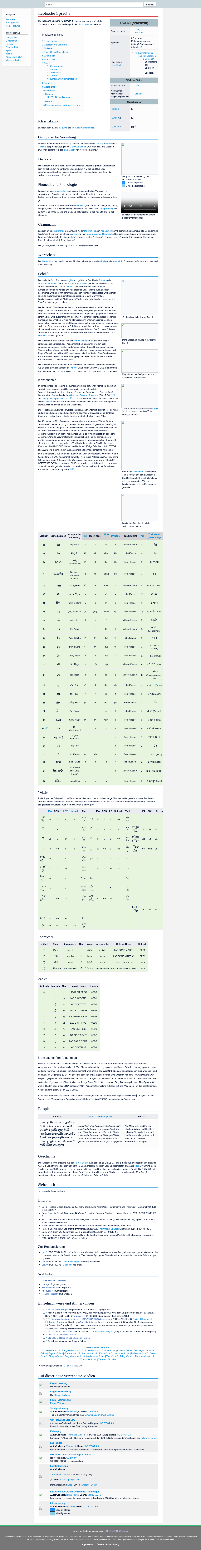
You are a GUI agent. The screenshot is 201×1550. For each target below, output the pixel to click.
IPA (85, 535)
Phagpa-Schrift (56, 1356)
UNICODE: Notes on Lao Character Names (69, 1337)
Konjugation (106, 230)
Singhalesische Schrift (75, 1356)
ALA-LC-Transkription (100, 1116)
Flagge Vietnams (58, 1403)
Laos (137, 29)
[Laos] (132, 29)
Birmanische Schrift (91, 1350)
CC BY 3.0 (71, 1457)
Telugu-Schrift (126, 1356)
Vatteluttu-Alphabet (107, 1359)
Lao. (44, 1261)
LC (64, 811)
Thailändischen (86, 24)
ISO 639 (115, 108)
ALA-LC (66, 398)
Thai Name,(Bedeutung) (154, 536)
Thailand (139, 32)
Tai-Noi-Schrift (81, 1162)
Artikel (74, 233)
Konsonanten (81, 283)
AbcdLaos (47, 1290)
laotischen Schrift (149, 1437)
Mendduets (71, 1411)
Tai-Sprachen (147, 58)
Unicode (48, 401)
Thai (141, 535)
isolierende (59, 230)
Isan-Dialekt (69, 149)
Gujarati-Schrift (56, 1353)
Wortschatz (47, 261)
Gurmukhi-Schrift (72, 1353)
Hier (34, 1536)
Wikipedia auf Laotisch (54, 1280)
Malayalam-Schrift (139, 1353)
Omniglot (46, 1284)
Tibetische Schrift (88, 1359)
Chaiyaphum (137, 471)
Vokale (69, 286)
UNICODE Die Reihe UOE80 (62, 1334)
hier (23, 1536)
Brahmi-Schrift (109, 1350)
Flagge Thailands (62, 1394)
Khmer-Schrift (80, 340)
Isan (139, 46)
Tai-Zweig (62, 127)
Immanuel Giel (75, 1434)
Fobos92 (70, 1506)
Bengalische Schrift (71, 1350)
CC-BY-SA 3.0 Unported (116, 1530)
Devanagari (139, 1350)
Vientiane (80, 205)
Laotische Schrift (121, 1353)
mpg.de (78, 1315)
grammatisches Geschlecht (100, 233)
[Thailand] (132, 32)
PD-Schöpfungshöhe (69, 1479)
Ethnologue (62, 1309)
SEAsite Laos (48, 1287)
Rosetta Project (49, 1293)
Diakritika (42, 335)
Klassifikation (117, 65)
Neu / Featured (13, 25)
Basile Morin (72, 1494)
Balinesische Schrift (51, 1350)
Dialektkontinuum (78, 146)
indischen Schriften (47, 283)
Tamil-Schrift (112, 1356)
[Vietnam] (132, 93)
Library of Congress (51, 398)
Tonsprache (59, 190)
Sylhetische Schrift (96, 1356)
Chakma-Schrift (124, 1350)
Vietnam (139, 93)
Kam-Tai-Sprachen (147, 55)
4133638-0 (75, 1365)
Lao (43, 1252)
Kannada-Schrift (89, 1353)
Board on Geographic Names (84, 395)
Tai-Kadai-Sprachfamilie (83, 127)
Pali (103, 261)
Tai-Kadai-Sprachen (144, 52)
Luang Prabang (106, 208)
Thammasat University (109, 1228)
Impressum (87, 1544)
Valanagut (71, 1446)
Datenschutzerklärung (108, 1544)
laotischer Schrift (89, 1484)
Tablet (158, 685)
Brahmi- (103, 280)
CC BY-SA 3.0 (124, 1434)
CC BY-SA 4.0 (156, 408)
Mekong (99, 143)
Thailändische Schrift (144, 1356)
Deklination (89, 230)
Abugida (69, 280)
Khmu (74, 367)
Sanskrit (118, 261)
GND (66, 1365)
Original (83, 1322)
